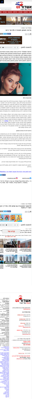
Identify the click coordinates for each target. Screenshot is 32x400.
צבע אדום (7, 389)
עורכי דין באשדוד (5, 371)
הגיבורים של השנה (5, 315)
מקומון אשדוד (6, 358)
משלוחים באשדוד (5, 359)
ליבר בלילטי (6, 388)
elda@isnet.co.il (26, 327)
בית (30, 12)
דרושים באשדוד (5, 368)
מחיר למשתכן (6, 393)
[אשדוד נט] (21, 304)
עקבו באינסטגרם (11, 178)
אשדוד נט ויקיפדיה (5, 375)
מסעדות (7, 303)
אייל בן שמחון (6, 350)
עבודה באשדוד (6, 377)
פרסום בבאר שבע (5, 364)
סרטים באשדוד (6, 345)
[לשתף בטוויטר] (5, 34)
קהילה (5, 12)
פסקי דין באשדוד (5, 337)
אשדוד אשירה (6, 394)
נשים (23, 28)
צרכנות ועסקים (5, 332)
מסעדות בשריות (5, 304)
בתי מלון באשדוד (5, 355)
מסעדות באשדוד (5, 360)
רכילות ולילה (6, 298)
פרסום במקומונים (5, 357)
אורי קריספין (19, 330)
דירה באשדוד (6, 380)
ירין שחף (27, 228)
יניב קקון (7, 396)
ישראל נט (7, 348)
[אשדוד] (22, 10)
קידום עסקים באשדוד (4, 354)
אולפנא (7, 390)
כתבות (7, 313)
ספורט (20, 12)
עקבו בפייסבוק (26, 178)
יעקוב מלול (7, 392)
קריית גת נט (6, 384)
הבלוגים (7, 327)
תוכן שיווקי (7, 333)
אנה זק (7, 391)
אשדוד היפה (6, 321)
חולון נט (7, 385)
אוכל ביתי (7, 305)
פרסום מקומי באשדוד (4, 353)
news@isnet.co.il (26, 334)
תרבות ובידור (6, 308)
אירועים (7, 319)
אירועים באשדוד (5, 367)
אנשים (3, 313)
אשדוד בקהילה (5, 320)
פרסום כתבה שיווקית (4, 376)
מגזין (8, 312)
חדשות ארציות (6, 302)
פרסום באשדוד (6, 374)
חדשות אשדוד (5, 301)
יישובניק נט (6, 356)
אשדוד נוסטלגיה (5, 329)
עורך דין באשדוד (5, 383)
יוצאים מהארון (5, 300)
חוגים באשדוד (6, 369)
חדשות (26, 12)
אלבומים (7, 318)
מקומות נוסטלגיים (5, 330)
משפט (7, 336)
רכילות (15, 12)
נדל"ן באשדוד (6, 346)
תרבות (10, 12)
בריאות (7, 335)
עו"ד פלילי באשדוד (5, 381)
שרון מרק (7, 395)
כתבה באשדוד (6, 378)
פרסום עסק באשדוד (4, 347)
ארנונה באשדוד (6, 370)
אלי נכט (7, 394)
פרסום (7, 386)
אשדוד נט (28, 28)
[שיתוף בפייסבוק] (9, 34)
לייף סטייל (6, 334)
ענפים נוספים (6, 311)
